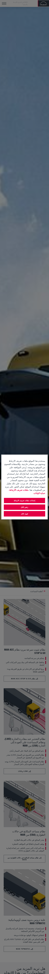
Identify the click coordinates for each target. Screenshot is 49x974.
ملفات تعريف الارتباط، (19, 490)
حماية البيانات (39, 493)
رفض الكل (24, 507)
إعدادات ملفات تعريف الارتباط (24, 500)
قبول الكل (24, 514)
